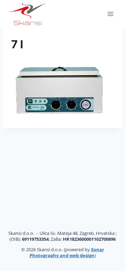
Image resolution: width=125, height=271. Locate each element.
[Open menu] (110, 13)
